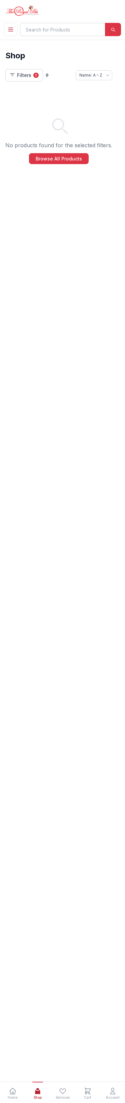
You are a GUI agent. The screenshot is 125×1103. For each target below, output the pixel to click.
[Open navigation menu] (10, 29)
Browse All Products (59, 158)
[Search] (113, 29)
